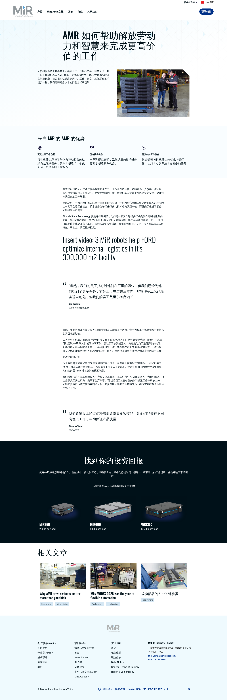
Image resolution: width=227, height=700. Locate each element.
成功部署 (42, 657)
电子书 (78, 662)
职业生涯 (116, 652)
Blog (76, 652)
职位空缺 (116, 657)
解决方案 (42, 662)
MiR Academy (82, 676)
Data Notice (117, 662)
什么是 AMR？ (45, 652)
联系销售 (206, 11)
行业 (80, 11)
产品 (39, 11)
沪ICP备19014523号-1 (155, 689)
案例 (70, 11)
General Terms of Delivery (125, 667)
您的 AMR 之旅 (55, 11)
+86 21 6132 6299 (157, 659)
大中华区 (209, 2)
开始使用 (42, 647)
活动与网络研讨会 (84, 647)
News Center (81, 657)
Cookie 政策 (134, 689)
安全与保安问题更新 (85, 671)
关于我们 (92, 11)
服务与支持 (189, 2)
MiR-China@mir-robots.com (162, 656)
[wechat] (189, 689)
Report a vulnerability (122, 671)
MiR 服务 (79, 667)
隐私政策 (120, 689)
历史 (113, 647)
